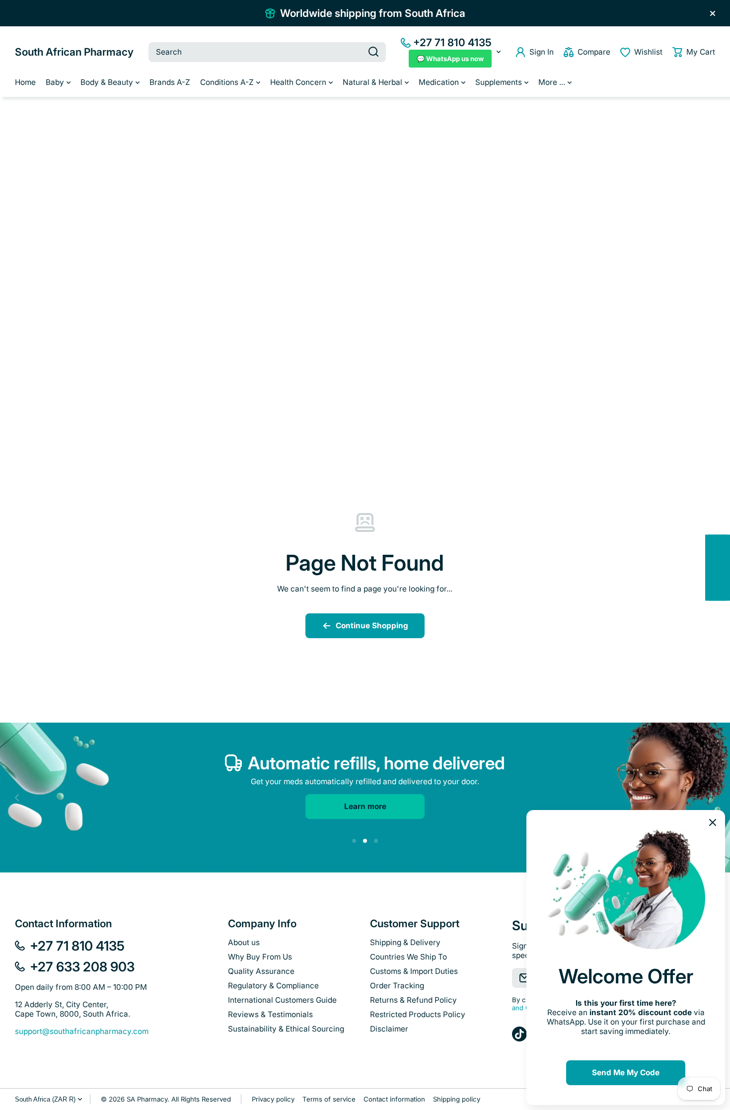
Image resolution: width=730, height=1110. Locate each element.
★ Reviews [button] (725, 567)
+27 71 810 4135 (452, 42)
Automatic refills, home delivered (376, 762)
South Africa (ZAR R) (45, 1099)
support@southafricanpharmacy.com (81, 1031)
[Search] (373, 52)
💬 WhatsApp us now (450, 59)
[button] (693, 52)
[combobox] (267, 52)
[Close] (713, 13)
